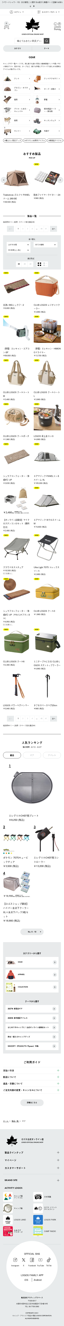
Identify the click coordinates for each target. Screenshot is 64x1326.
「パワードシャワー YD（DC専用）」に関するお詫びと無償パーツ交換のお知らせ (32, 4)
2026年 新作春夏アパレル (17, 1018)
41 (46, 229)
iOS (26, 1279)
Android (37, 1279)
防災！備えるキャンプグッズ (19, 1036)
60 (30, 264)
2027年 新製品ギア (15, 1008)
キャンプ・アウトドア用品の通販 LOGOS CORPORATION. (32, 1316)
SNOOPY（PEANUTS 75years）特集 (23, 1046)
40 (41, 229)
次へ (53, 229)
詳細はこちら (32, 1102)
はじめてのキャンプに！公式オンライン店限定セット (28, 1027)
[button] (4, 180)
